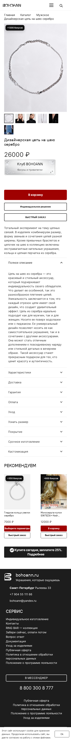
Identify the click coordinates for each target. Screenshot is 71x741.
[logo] (12, 5)
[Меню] (51, 5)
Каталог (25, 15)
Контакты (12, 623)
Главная (9, 15)
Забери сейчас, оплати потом (26, 632)
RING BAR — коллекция (22, 628)
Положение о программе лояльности (31, 663)
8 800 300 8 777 (36, 688)
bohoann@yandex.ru (23, 600)
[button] (61, 36)
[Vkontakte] (29, 696)
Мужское (42, 15)
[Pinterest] (44, 696)
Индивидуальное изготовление (27, 619)
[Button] (39, 5)
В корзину (35, 195)
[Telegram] (36, 696)
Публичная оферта (18, 650)
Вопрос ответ (15, 636)
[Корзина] (66, 5)
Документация (16, 641)
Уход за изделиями (19, 645)
